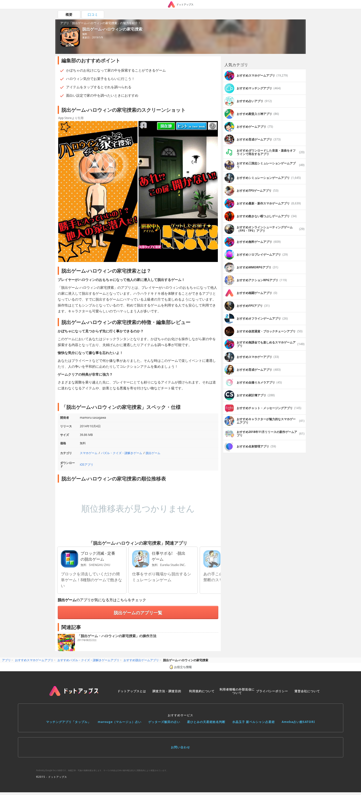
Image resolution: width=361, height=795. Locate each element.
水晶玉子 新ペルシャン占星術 (253, 722)
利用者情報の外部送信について (237, 691)
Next (214, 191)
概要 (69, 14)
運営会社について (307, 691)
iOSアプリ (86, 464)
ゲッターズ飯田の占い (164, 722)
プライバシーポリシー (272, 691)
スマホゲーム (88, 453)
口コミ (93, 14)
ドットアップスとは (131, 691)
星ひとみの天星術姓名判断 (206, 722)
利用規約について (202, 691)
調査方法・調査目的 (167, 691)
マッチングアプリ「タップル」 (68, 722)
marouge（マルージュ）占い (119, 722)
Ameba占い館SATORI (298, 722)
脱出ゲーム (153, 453)
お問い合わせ (180, 747)
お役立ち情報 (183, 667)
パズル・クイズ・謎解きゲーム (121, 453)
